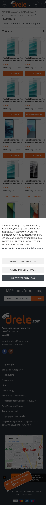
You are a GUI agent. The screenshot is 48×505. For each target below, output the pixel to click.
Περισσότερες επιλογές (23, 261)
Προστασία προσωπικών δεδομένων (22, 248)
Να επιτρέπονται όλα (23, 278)
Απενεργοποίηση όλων (23, 269)
